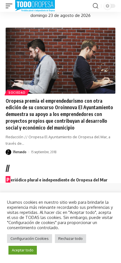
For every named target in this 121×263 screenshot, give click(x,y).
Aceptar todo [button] (22, 250)
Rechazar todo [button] (70, 238)
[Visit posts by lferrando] (8, 152)
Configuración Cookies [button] (29, 238)
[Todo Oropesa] (35, 6)
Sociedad (17, 92)
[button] (10, 6)
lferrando (19, 152)
